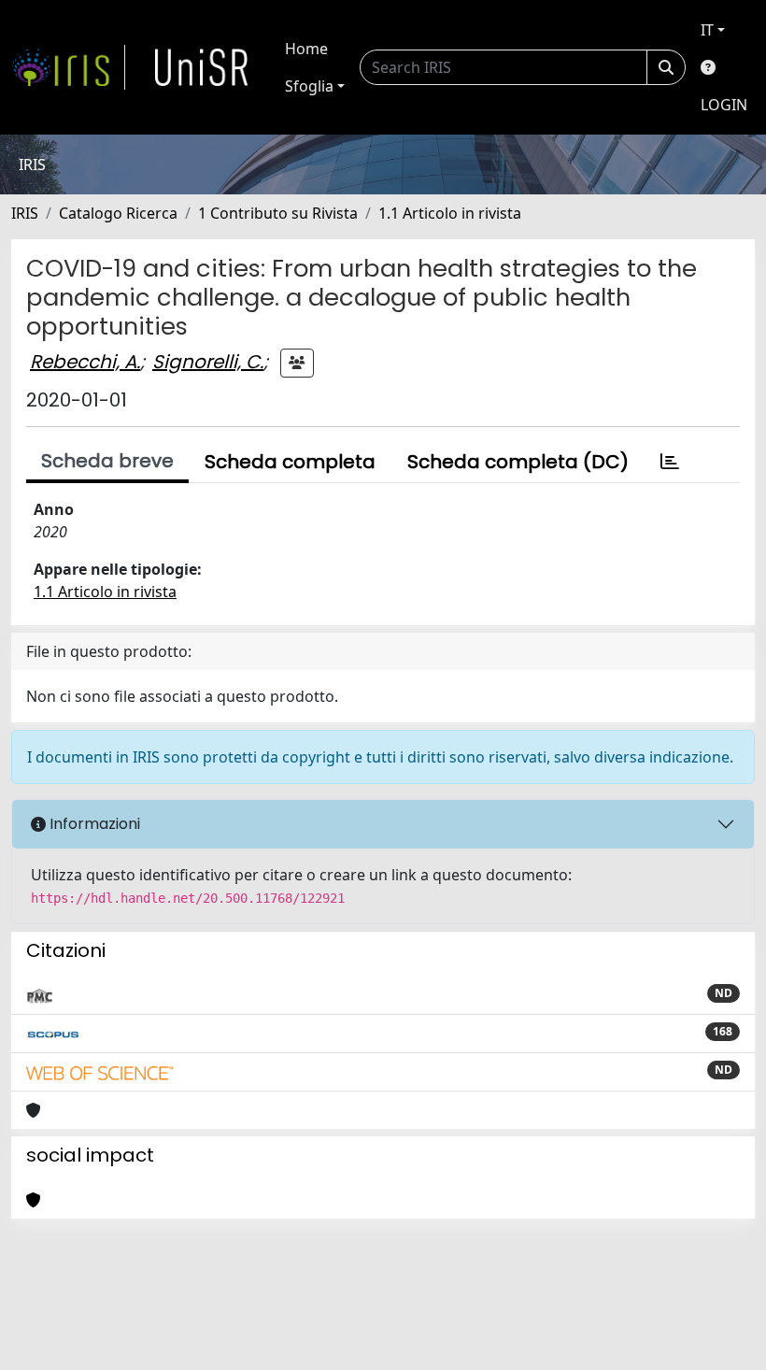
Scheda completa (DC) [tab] (518, 462)
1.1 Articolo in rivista (449, 213)
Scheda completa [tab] (290, 462)
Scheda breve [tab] (107, 461)
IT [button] (707, 30)
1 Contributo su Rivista (278, 213)
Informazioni (93, 824)
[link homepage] (68, 67)
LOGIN (724, 104)
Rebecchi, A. (85, 362)
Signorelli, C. (207, 362)
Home (306, 48)
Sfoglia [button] (309, 86)
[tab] (670, 461)
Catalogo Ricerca (118, 213)
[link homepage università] (201, 67)
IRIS (24, 213)
